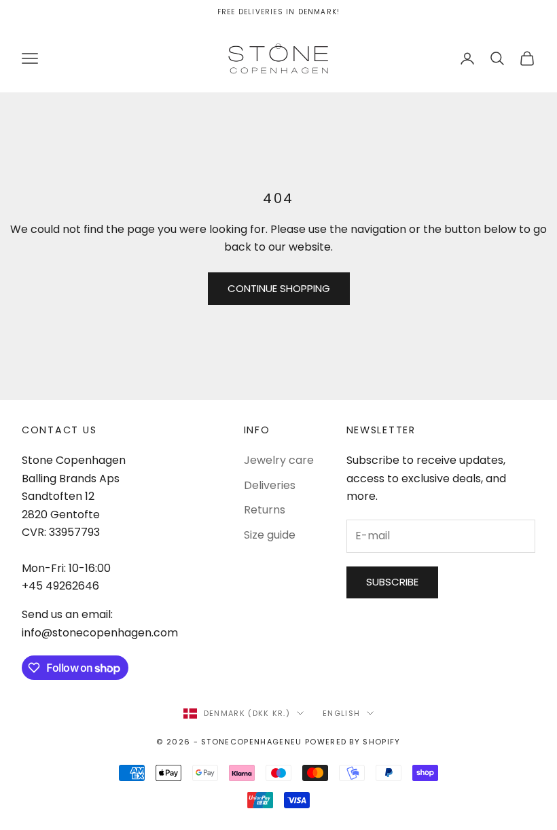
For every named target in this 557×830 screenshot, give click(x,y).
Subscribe (392, 582)
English (341, 713)
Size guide (269, 535)
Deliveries (269, 485)
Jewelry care (279, 460)
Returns (264, 510)
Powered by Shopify (353, 741)
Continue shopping (279, 288)
